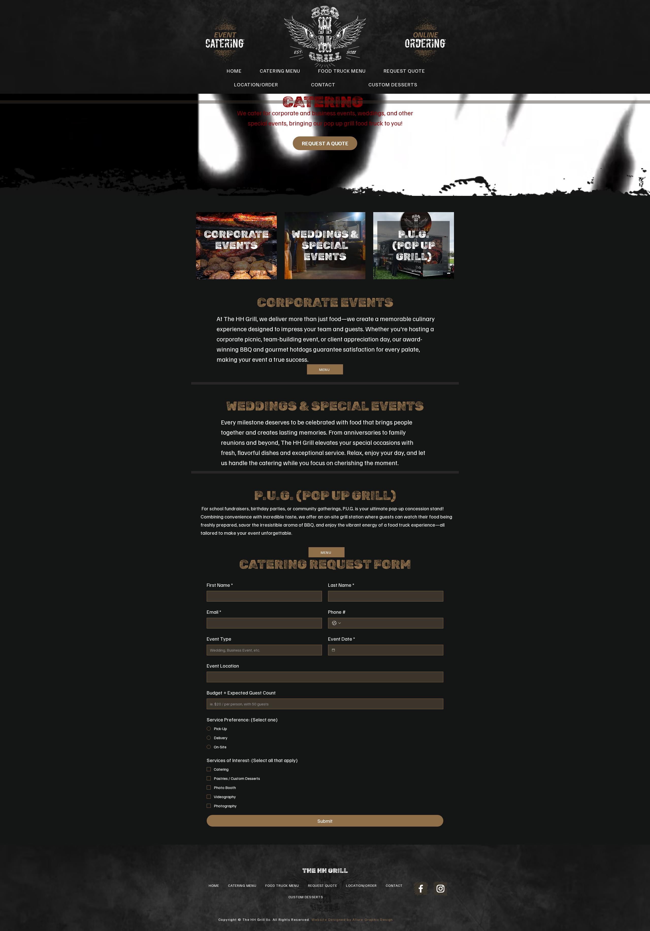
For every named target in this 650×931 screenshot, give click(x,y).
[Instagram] (440, 888)
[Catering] (225, 39)
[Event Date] (333, 650)
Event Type (219, 638)
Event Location (223, 665)
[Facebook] (420, 888)
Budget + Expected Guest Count (241, 692)
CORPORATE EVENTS (236, 239)
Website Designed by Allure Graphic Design (352, 919)
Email (214, 611)
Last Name (341, 584)
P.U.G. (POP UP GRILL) (413, 245)
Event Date (341, 638)
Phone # (337, 611)
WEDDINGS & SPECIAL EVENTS (325, 245)
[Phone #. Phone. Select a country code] (336, 623)
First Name (220, 584)
